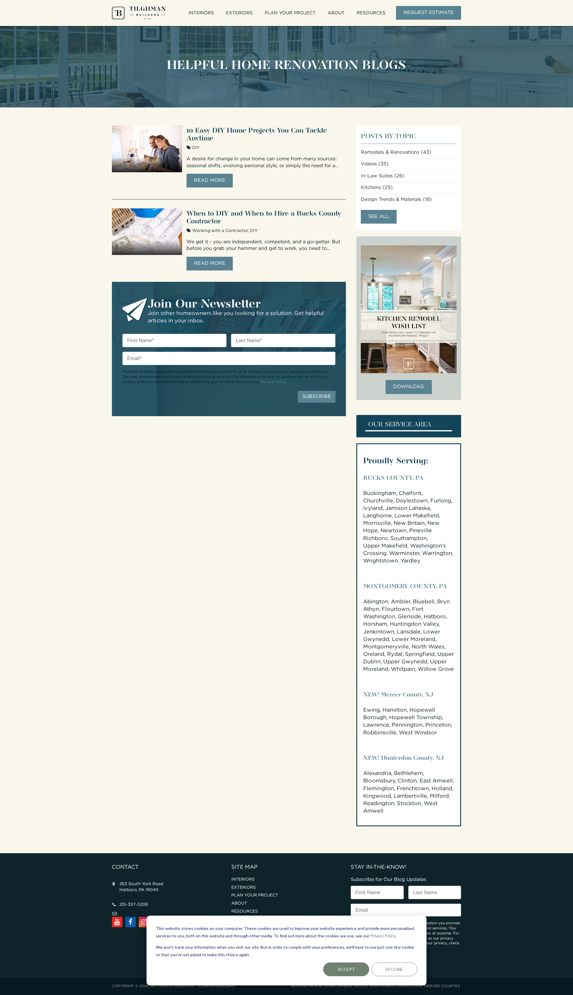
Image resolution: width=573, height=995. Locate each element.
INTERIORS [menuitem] (201, 13)
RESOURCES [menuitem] (371, 13)
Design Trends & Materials (396, 199)
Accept (346, 969)
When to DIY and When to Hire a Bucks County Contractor (264, 216)
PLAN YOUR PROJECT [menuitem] (290, 13)
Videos (375, 164)
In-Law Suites (382, 176)
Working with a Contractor (220, 231)
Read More (209, 180)
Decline (394, 969)
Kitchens (377, 187)
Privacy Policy (382, 935)
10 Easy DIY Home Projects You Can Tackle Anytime (257, 133)
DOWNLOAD (408, 387)
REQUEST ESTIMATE (428, 12)
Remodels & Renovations (396, 152)
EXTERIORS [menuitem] (239, 13)
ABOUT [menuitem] (336, 13)
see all (378, 216)
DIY (196, 148)
